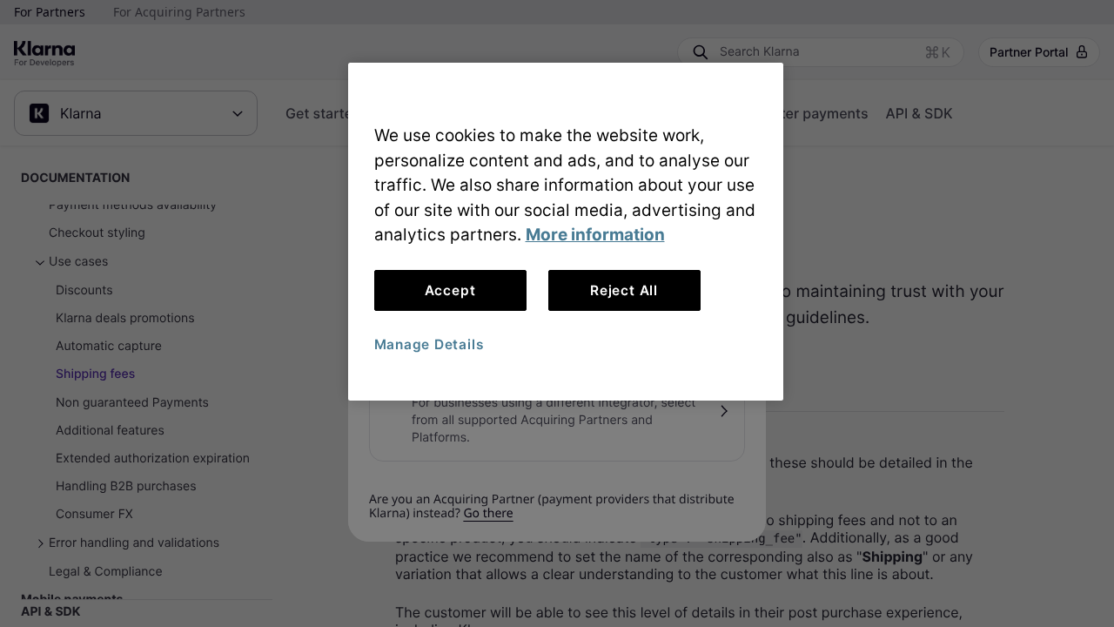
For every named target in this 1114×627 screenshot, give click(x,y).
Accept (450, 290)
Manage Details (429, 344)
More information (595, 235)
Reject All (624, 290)
